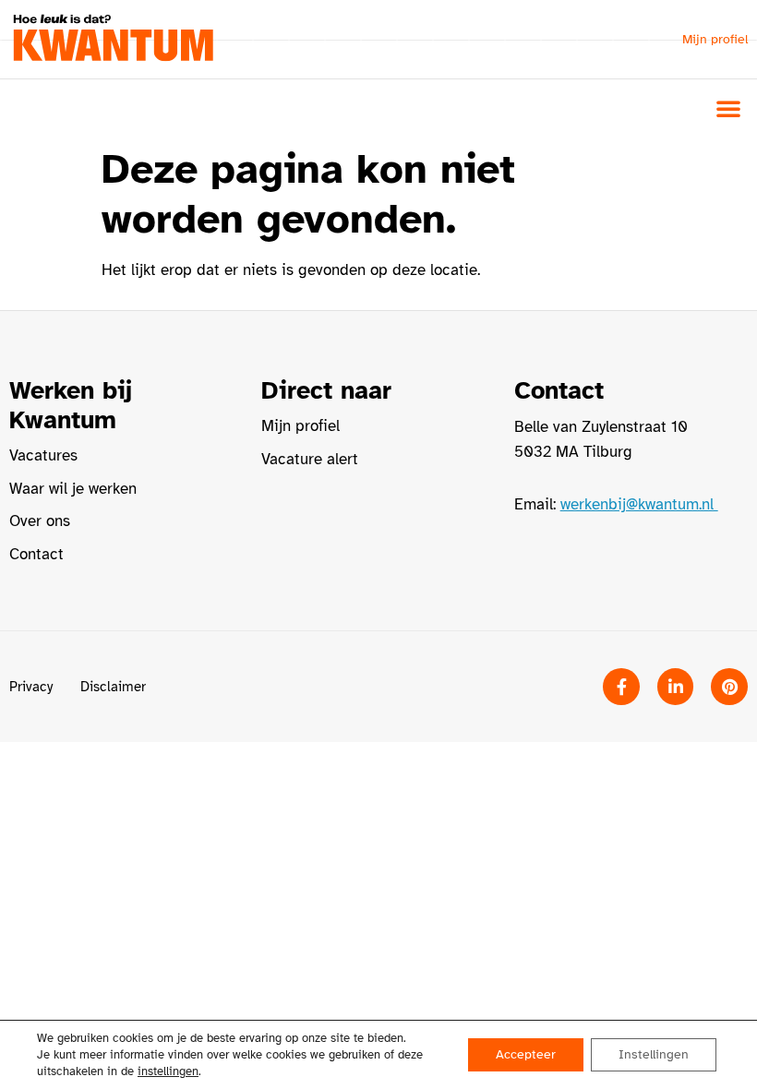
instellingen (168, 1071)
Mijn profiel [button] (715, 39)
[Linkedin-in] (675, 686)
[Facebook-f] (621, 686)
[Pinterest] (729, 686)
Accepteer (526, 1054)
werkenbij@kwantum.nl (639, 504)
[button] (728, 108)
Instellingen (654, 1054)
